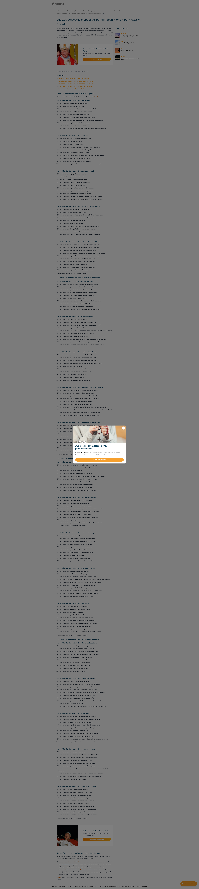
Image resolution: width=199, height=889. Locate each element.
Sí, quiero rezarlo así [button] (99, 460)
